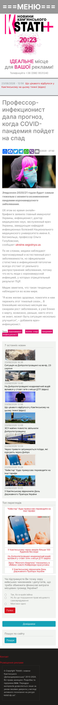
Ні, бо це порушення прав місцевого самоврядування (30, 599)
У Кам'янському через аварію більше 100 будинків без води (29, 550)
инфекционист (10, 334)
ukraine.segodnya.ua (28, 244)
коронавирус (15, 331)
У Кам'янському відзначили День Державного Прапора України (29, 570)
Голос (10, 610)
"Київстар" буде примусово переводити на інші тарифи (29, 509)
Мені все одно (18, 603)
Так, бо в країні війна (21, 594)
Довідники (29, 623)
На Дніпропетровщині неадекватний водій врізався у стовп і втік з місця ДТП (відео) (29, 557)
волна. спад (32, 331)
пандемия (47, 331)
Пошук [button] (10, 640)
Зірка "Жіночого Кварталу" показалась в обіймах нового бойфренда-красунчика (29, 563)
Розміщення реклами (11, 662)
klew (16, 682)
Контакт (4, 656)
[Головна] (29, 24)
